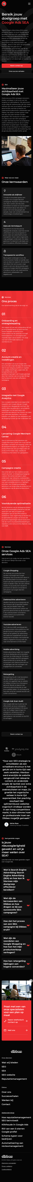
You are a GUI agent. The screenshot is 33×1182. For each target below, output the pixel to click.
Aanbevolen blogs (8, 1113)
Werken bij (7, 1100)
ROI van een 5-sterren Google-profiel (13, 1130)
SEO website (8, 1075)
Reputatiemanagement (14, 1079)
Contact (6, 1104)
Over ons (6, 1092)
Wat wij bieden (10, 1062)
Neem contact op (16, 65)
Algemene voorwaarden (9, 1163)
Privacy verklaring (7, 1166)
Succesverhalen (10, 1096)
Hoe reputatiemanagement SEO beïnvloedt (16, 1119)
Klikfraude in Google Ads (15, 1124)
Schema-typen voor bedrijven (12, 1137)
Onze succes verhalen (16, 71)
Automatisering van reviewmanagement (12, 1144)
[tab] (6, 749)
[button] (29, 4)
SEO (4, 1066)
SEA (4, 1071)
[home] (4, 3)
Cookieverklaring (7, 1169)
